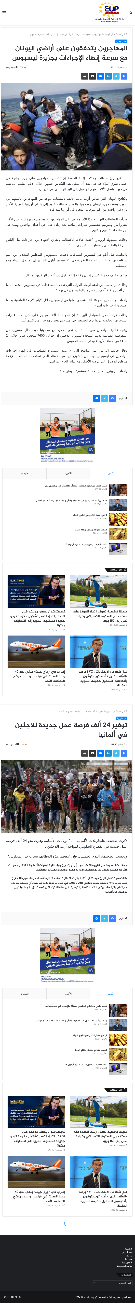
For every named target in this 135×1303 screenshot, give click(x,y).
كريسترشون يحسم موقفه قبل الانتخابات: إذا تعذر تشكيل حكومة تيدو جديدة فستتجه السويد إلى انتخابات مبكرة (37, 618)
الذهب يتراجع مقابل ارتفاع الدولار (91, 530)
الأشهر (111, 473)
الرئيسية (121, 34)
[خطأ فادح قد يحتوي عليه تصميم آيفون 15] (118, 549)
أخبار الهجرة (110, 34)
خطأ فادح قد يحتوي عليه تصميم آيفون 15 (86, 544)
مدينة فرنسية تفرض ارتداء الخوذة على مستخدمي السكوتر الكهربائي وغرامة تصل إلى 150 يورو (100, 616)
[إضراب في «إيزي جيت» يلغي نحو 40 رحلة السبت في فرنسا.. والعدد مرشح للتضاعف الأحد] (36, 652)
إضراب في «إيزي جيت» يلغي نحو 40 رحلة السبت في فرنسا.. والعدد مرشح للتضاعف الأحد (39, 676)
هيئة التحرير (127, 1252)
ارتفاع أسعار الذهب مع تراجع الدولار (90, 515)
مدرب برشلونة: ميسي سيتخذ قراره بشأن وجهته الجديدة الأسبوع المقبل (71, 500)
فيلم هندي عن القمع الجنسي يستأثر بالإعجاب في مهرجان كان (76, 486)
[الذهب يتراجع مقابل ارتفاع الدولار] (118, 534)
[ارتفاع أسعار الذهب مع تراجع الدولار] (118, 519)
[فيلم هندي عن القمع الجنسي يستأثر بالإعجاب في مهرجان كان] (118, 490)
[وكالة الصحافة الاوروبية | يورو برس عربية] (108, 12)
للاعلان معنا (127, 1262)
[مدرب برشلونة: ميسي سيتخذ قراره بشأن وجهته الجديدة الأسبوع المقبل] (118, 505)
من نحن (129, 1255)
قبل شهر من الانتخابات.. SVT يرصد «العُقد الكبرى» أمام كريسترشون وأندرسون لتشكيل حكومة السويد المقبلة (103, 678)
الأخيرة (68, 473)
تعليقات (24, 473)
